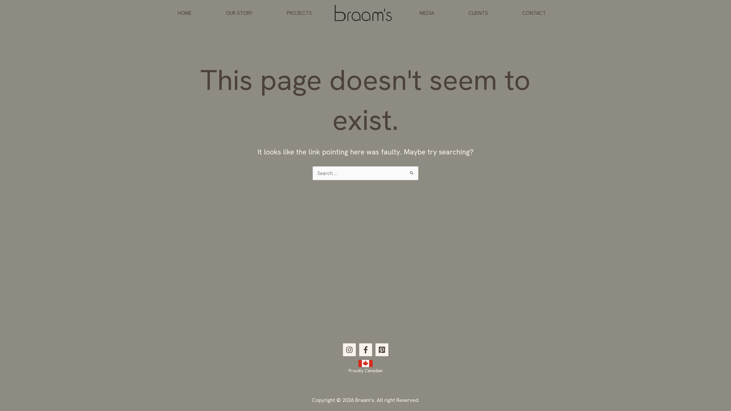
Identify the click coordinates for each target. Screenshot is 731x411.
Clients (478, 13)
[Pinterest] (381, 349)
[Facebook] (365, 349)
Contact (534, 13)
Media (426, 13)
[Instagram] (349, 349)
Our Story (239, 13)
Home (185, 13)
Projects (299, 13)
